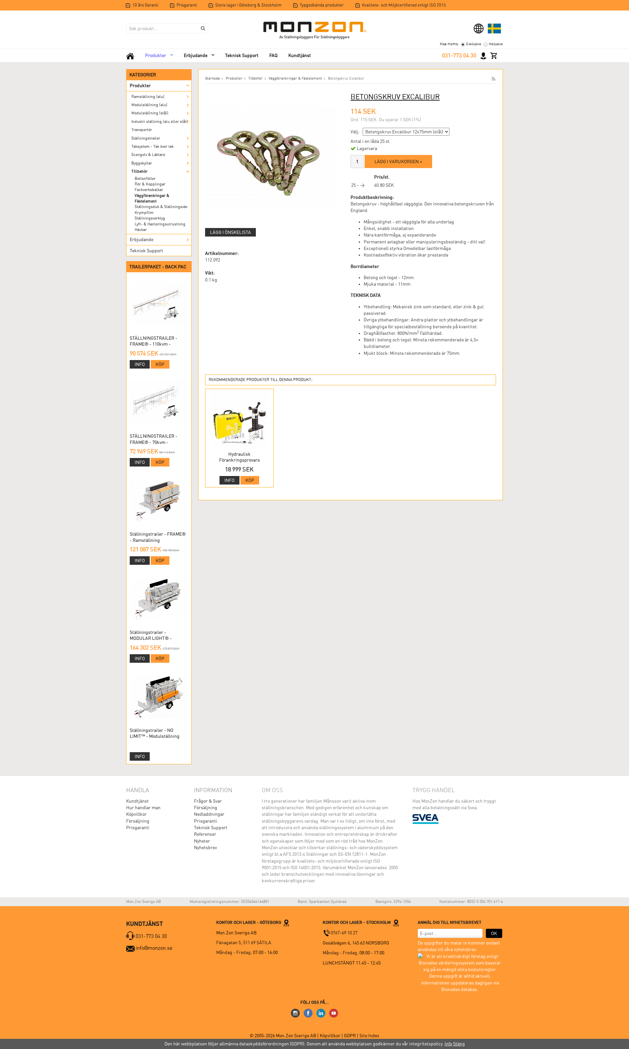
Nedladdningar (209, 814)
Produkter (155, 55)
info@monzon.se (154, 948)
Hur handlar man (143, 807)
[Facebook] (308, 1012)
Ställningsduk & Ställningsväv (161, 206)
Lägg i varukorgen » (398, 161)
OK (494, 933)
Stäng (459, 1043)
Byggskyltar (141, 163)
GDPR (350, 1035)
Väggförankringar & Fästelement (152, 198)
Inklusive (496, 44)
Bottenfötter (145, 178)
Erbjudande (195, 55)
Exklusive (473, 44)
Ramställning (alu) (147, 96)
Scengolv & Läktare (148, 154)
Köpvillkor (136, 814)
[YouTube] (333, 1012)
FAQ (273, 55)
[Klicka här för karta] (286, 922)
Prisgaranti (187, 5)
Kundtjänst (299, 55)
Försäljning (137, 821)
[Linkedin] (320, 1012)
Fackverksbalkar (149, 189)
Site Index (369, 1035)
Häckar (141, 229)
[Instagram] (295, 1012)
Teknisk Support (241, 55)
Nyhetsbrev (205, 847)
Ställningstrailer (145, 138)
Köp (160, 364)
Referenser (205, 834)
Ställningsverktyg (150, 218)
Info (140, 364)
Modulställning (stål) (149, 113)
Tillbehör (139, 171)
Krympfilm (144, 212)
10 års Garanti (145, 5)
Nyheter (202, 841)
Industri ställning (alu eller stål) (159, 121)
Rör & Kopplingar (150, 184)
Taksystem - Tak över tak (152, 146)
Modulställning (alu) (149, 105)
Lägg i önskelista (230, 232)
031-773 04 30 (459, 55)
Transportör (141, 129)
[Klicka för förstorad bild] (270, 157)
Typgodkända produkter (322, 5)
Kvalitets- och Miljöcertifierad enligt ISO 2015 (404, 5)
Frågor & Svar (208, 801)
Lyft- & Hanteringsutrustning (160, 224)
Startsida (212, 78)
